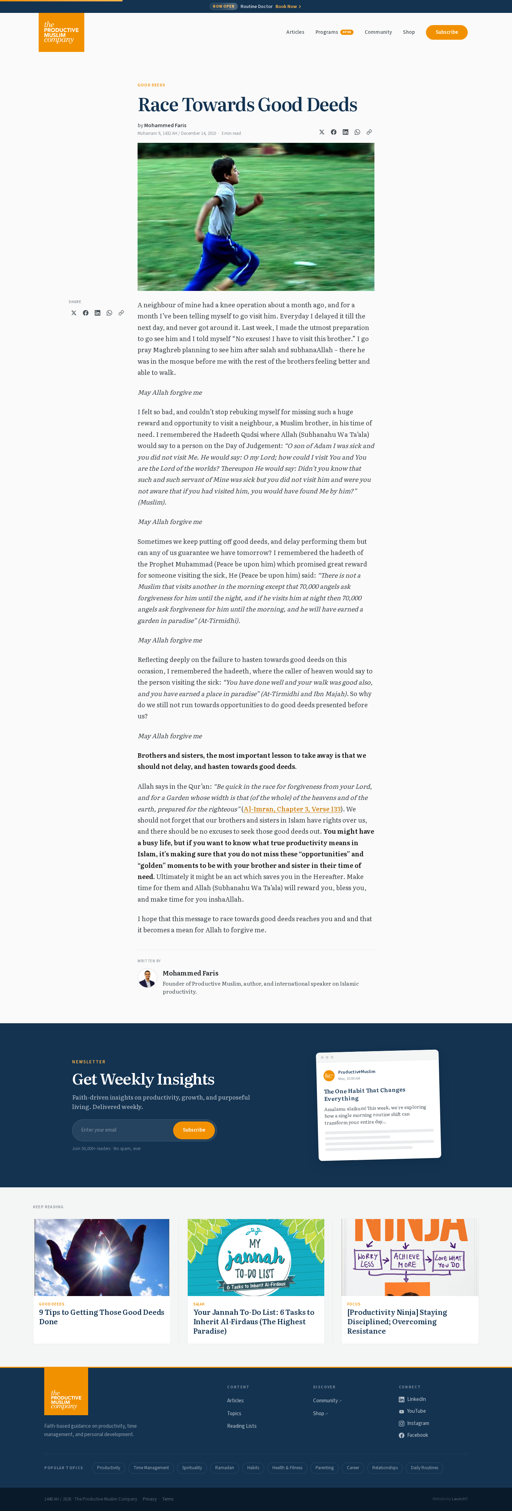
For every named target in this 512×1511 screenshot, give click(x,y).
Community (378, 32)
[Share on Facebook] (333, 132)
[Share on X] (322, 132)
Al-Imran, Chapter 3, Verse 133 (292, 809)
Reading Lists (242, 1426)
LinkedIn (416, 1399)
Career (353, 1468)
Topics (234, 1413)
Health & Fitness (287, 1468)
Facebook (417, 1435)
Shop (409, 32)
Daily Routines (424, 1468)
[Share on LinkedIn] (345, 132)
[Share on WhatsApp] (357, 132)
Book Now (286, 6)
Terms (167, 1499)
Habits (253, 1468)
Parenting (325, 1468)
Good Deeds (151, 85)
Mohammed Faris (165, 125)
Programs (333, 32)
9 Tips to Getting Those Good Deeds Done (101, 1316)
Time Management (151, 1468)
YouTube (416, 1411)
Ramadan (224, 1468)
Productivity (108, 1468)
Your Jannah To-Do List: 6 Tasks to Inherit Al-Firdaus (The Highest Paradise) (254, 1321)
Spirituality (192, 1468)
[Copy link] (369, 132)
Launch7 (460, 1499)
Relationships (385, 1468)
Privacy (150, 1499)
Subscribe (447, 32)
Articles (295, 32)
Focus (353, 1304)
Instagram (418, 1423)
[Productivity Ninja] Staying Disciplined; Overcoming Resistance (397, 1321)
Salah (199, 1304)
